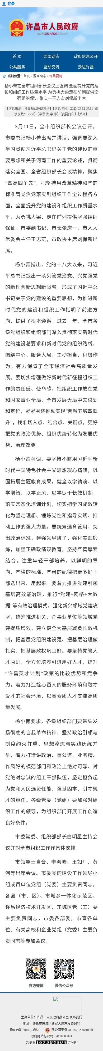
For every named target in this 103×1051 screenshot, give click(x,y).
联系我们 (75, 1017)
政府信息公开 (86, 56)
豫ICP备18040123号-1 (25, 1030)
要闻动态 (51, 56)
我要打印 (68, 114)
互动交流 (51, 67)
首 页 (17, 56)
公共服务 (17, 67)
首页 (27, 76)
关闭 (82, 114)
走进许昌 (86, 67)
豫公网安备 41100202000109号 (72, 1030)
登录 (11, 4)
